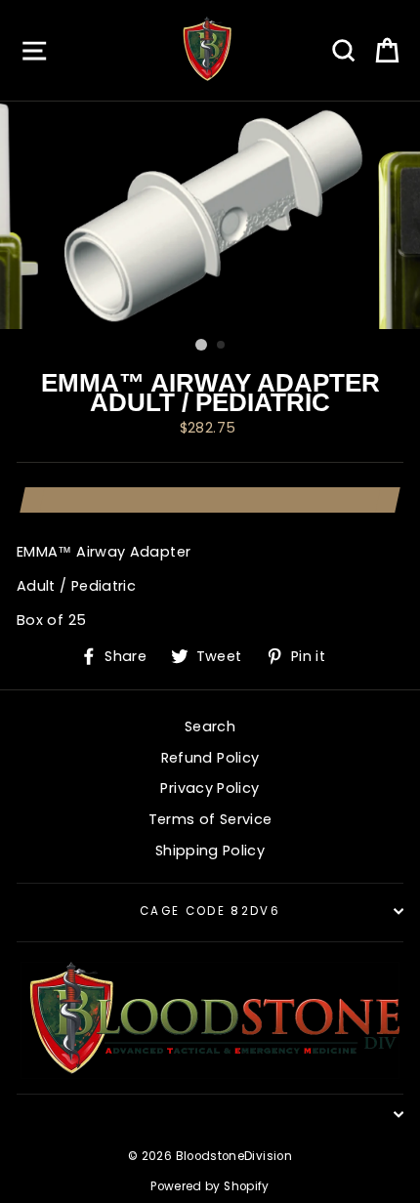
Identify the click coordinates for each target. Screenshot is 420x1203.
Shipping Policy (210, 850)
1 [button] (201, 345)
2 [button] (222, 346)
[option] (210, 215)
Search (210, 726)
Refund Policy (210, 757)
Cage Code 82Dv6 (210, 911)
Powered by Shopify (210, 1186)
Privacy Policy (209, 788)
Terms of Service (210, 819)
